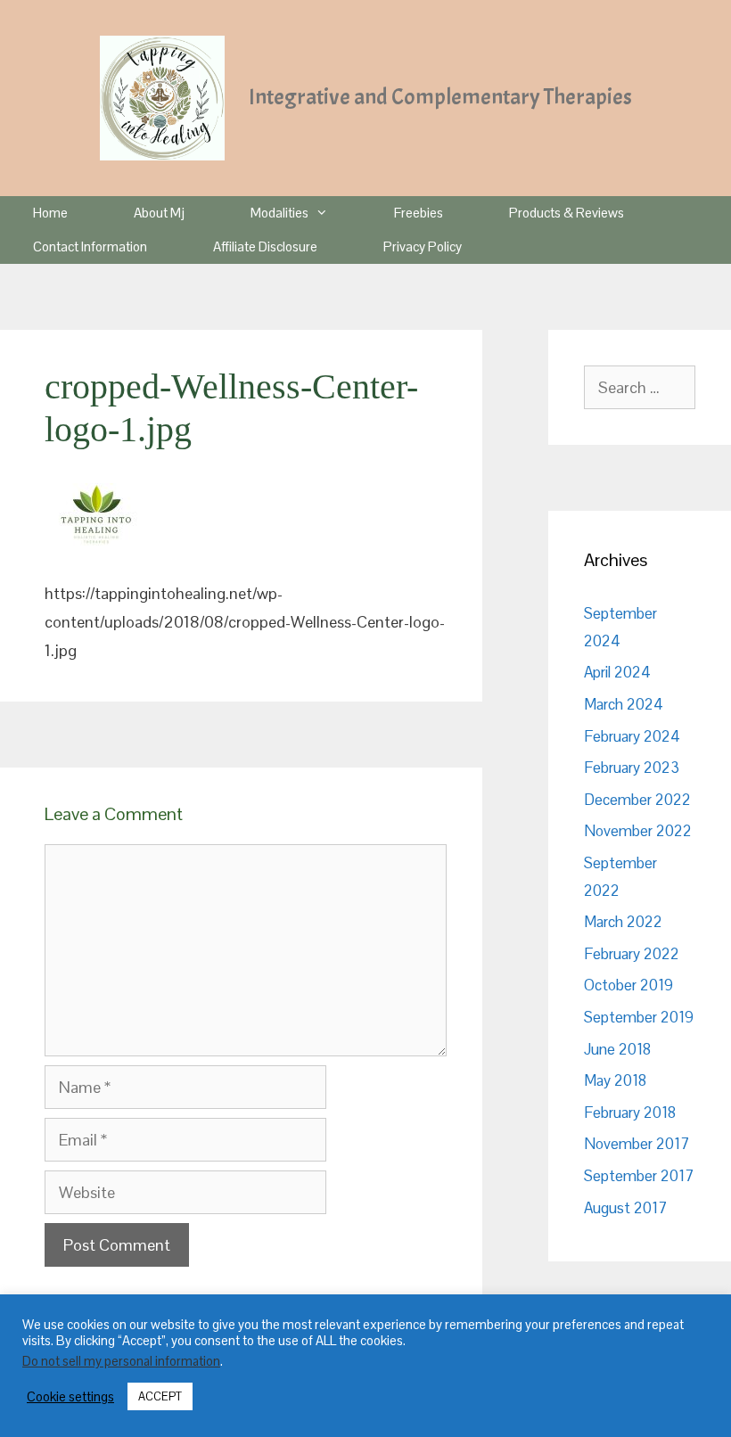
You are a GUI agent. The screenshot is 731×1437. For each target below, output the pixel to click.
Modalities (279, 212)
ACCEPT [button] (160, 1396)
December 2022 (637, 799)
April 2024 (617, 672)
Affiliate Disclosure (265, 246)
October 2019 (628, 985)
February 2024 (632, 736)
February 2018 (630, 1112)
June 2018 (617, 1049)
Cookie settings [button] (70, 1397)
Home (50, 212)
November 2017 (636, 1144)
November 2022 (638, 831)
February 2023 (631, 767)
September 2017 (639, 1176)
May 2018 (615, 1080)
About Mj (159, 212)
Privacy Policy (422, 246)
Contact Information (90, 246)
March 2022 (623, 922)
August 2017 (625, 1208)
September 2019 (639, 1017)
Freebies (418, 212)
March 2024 (623, 704)
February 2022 (631, 954)
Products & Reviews (566, 212)
